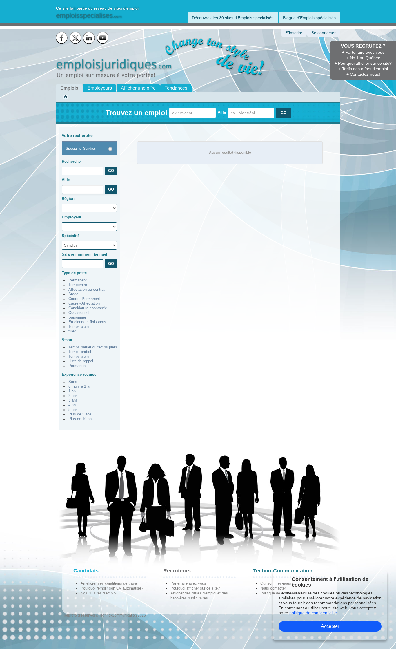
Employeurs (99, 88)
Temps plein (78, 327)
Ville (222, 113)
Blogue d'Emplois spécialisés (309, 17)
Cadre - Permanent (84, 299)
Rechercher (72, 161)
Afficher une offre (138, 88)
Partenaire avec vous (188, 583)
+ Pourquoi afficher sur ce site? (363, 63)
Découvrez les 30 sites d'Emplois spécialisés (232, 17)
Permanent (77, 280)
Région (68, 198)
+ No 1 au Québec (363, 57)
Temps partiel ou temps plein (92, 347)
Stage (73, 294)
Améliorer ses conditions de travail (110, 583)
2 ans (73, 396)
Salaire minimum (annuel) (85, 254)
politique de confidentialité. (313, 612)
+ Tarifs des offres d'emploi (363, 68)
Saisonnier (77, 317)
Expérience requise (79, 374)
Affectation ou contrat (86, 290)
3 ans (73, 400)
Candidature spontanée (87, 308)
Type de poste (74, 273)
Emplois (69, 88)
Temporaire (77, 285)
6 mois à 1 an (79, 386)
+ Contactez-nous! (363, 74)
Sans (72, 382)
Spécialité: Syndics (81, 149)
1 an (72, 391)
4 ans (73, 405)
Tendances (176, 88)
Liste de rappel (80, 361)
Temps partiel (79, 352)
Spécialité (70, 236)
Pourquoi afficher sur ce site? (195, 588)
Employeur (71, 217)
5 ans (73, 410)
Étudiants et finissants (87, 322)
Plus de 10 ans (81, 419)
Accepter (330, 626)
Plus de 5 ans (80, 414)
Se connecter (323, 33)
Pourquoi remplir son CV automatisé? (112, 588)
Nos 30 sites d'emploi (99, 593)
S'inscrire (294, 33)
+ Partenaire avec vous (363, 52)
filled (72, 331)
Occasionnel (78, 313)
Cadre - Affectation (84, 303)
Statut (67, 340)
